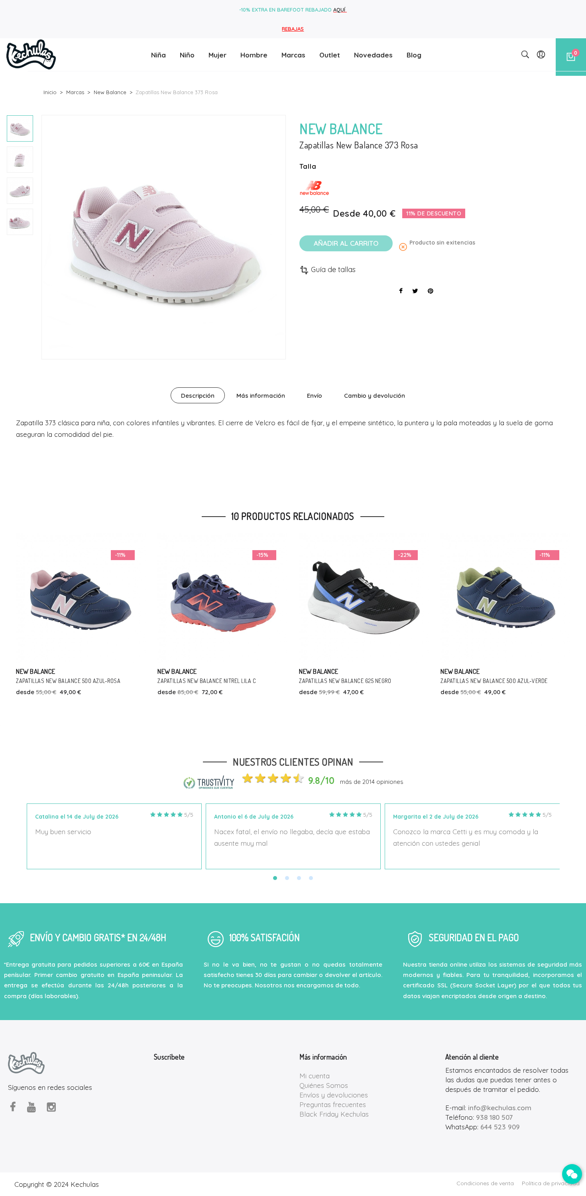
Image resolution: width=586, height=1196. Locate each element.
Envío (314, 395)
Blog (414, 55)
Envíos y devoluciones (333, 1095)
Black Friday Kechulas (334, 1114)
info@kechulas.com (499, 1107)
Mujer (217, 55)
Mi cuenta (314, 1076)
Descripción (197, 395)
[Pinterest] (430, 290)
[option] (19, 128)
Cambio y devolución (374, 395)
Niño (187, 55)
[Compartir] (401, 290)
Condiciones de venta (485, 1183)
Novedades (373, 55)
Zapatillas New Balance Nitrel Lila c (110, 680)
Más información (260, 395)
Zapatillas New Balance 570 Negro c (534, 680)
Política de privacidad (551, 1183)
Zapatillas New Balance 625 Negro (249, 680)
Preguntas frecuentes (332, 1104)
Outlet (329, 55)
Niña (158, 55)
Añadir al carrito (346, 243)
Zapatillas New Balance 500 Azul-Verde (397, 680)
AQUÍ (340, 9)
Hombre (253, 55)
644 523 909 (500, 1127)
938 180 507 (494, 1117)
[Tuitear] (415, 290)
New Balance (80, 671)
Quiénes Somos (323, 1085)
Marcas (293, 55)
